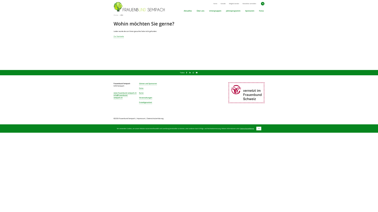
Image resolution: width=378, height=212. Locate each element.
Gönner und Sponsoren (148, 83)
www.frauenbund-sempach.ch (125, 93)
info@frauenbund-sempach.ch (121, 96)
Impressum (141, 118)
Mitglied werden (234, 4)
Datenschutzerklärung (155, 118)
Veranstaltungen (145, 98)
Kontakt (223, 4)
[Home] (139, 2)
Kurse (141, 93)
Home (215, 4)
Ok (259, 128)
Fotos (141, 88)
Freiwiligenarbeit (145, 102)
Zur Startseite (119, 36)
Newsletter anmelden (249, 4)
